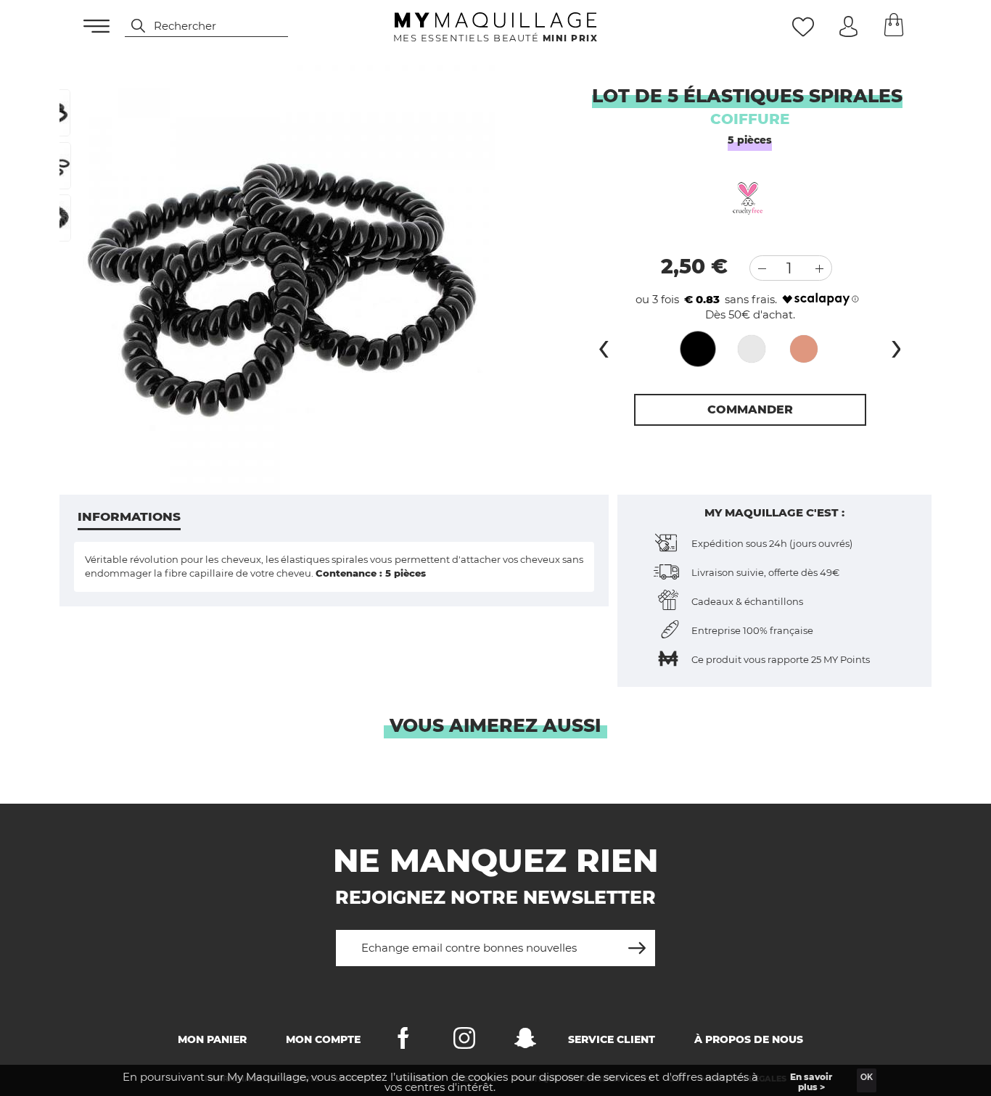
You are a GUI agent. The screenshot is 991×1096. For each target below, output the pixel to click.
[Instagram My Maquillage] (464, 1041)
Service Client (611, 1039)
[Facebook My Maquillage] (403, 1041)
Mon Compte (323, 1039)
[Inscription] (637, 942)
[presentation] (603, 345)
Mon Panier (212, 1039)
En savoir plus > (811, 1081)
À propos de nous (748, 1039)
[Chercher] (131, 26)
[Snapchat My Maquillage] (525, 1041)
